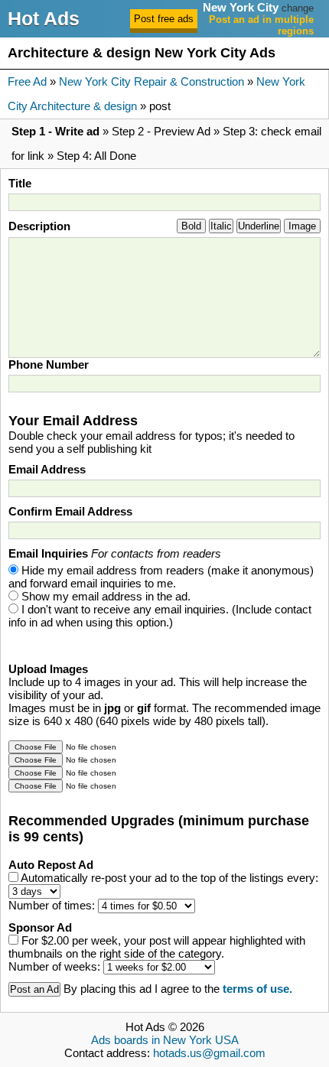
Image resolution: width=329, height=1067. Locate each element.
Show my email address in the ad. (106, 596)
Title (19, 183)
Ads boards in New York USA (165, 1039)
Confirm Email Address (70, 511)
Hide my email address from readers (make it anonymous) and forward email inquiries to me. (161, 577)
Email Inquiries (114, 553)
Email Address (47, 469)
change (298, 8)
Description (39, 226)
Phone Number (48, 364)
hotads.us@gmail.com (209, 1052)
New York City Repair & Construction (151, 81)
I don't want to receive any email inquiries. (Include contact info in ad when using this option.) (159, 616)
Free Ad (27, 81)
